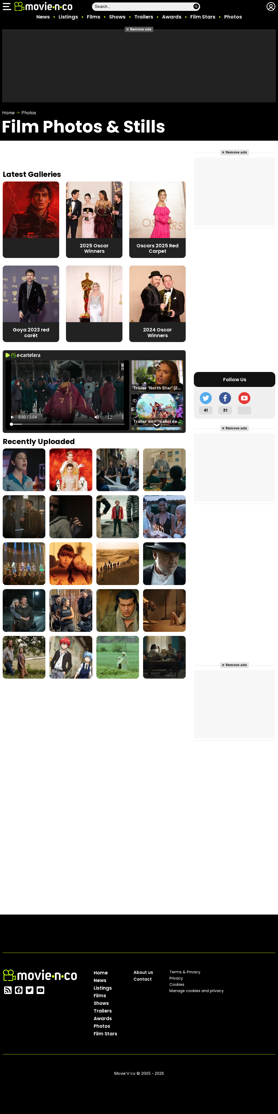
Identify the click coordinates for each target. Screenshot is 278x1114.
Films (93, 16)
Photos (233, 16)
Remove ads (140, 29)
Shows (117, 16)
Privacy (176, 978)
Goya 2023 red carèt (31, 332)
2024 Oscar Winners (157, 332)
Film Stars (202, 16)
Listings (68, 16)
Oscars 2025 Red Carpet (158, 248)
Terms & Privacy (184, 972)
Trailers (143, 16)
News (43, 16)
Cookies (176, 984)
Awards (171, 16)
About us (143, 972)
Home (8, 112)
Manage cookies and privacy (196, 990)
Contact (143, 979)
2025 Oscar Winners (94, 248)
